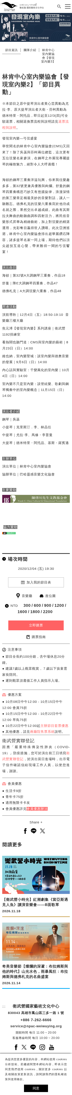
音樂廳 (27, 596)
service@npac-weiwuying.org (36, 1026)
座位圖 (50, 596)
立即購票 (36, 625)
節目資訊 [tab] (11, 50)
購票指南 (39, 637)
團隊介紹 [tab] (30, 50)
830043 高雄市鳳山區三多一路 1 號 (36, 1013)
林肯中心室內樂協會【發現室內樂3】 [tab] (48, 55)
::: (1, 16)
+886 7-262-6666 (36, 1020)
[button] (59, 6)
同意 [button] (36, 1088)
